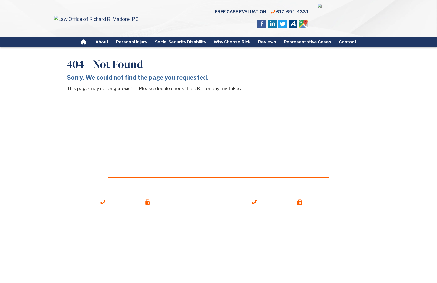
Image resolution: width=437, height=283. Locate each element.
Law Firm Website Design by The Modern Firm (218, 250)
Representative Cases (307, 41)
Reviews (267, 41)
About (101, 41)
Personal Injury (131, 41)
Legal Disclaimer (202, 242)
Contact (347, 41)
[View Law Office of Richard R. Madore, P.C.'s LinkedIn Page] (272, 25)
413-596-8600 (275, 201)
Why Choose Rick (232, 41)
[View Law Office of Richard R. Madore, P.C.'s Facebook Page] (262, 25)
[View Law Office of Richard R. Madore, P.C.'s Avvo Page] (293, 25)
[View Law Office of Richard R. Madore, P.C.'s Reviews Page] (303, 25)
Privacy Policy (237, 242)
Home (84, 42)
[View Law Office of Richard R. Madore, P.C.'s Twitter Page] (283, 25)
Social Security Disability (180, 41)
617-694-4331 (292, 11)
